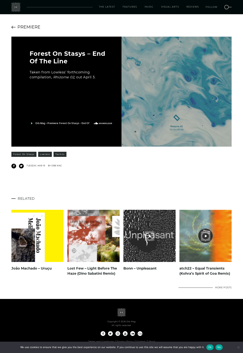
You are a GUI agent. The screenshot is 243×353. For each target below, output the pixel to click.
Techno (60, 154)
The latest (107, 6)
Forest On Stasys (24, 154)
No (219, 347)
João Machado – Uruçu (31, 268)
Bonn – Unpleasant (140, 268)
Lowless (45, 154)
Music (149, 6)
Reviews (192, 6)
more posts (223, 287)
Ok (210, 347)
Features (130, 6)
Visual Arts (170, 6)
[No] (238, 347)
